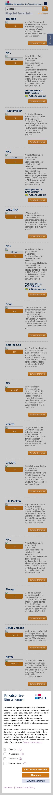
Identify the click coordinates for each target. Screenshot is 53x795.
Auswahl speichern (35, 781)
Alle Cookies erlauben (35, 769)
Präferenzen (14, 754)
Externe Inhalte (15, 763)
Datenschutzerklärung (32, 742)
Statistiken (13, 759)
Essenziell (12, 749)
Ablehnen (36, 775)
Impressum (9, 787)
